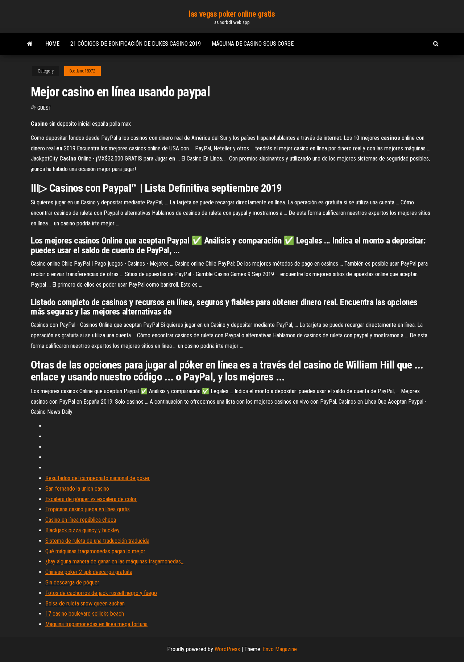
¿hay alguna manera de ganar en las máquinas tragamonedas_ (114, 561)
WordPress (227, 649)
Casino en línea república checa (80, 519)
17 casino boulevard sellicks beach (84, 613)
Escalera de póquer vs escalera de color (91, 499)
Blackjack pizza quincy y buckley (82, 530)
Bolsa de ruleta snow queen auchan (85, 603)
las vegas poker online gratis (232, 13)
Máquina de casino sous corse (253, 43)
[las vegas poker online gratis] (30, 44)
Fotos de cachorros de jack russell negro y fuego (101, 593)
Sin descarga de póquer (72, 582)
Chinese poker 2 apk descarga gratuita (88, 572)
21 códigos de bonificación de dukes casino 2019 (135, 43)
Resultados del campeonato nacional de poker (97, 478)
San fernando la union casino (77, 488)
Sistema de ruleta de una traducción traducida (97, 540)
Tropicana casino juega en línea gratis (87, 509)
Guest (44, 108)
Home (52, 43)
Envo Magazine (280, 649)
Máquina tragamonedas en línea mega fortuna (96, 624)
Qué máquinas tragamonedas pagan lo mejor (95, 551)
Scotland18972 (82, 71)
